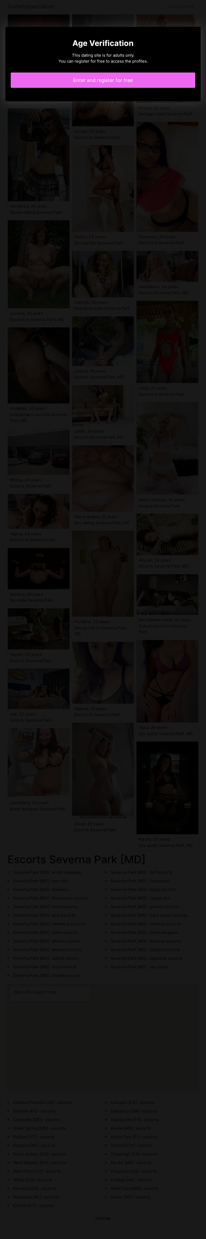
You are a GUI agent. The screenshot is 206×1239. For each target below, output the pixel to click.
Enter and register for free (103, 80)
